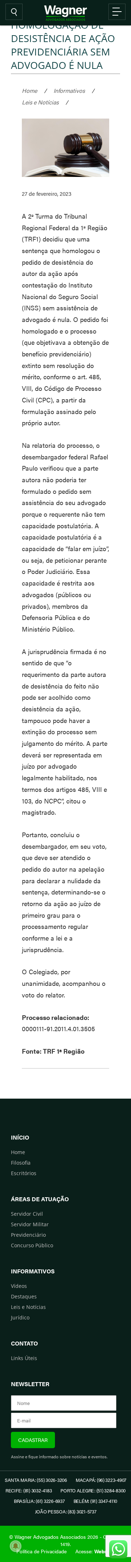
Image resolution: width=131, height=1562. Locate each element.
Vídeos (19, 1285)
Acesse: (95, 1551)
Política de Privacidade (41, 1551)
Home (29, 90)
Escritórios (23, 1173)
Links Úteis (24, 1358)
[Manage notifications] (15, 1546)
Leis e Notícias (40, 102)
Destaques (24, 1296)
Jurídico (20, 1317)
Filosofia (21, 1162)
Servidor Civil (27, 1213)
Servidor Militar (30, 1224)
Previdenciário (28, 1234)
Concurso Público (32, 1245)
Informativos (69, 90)
